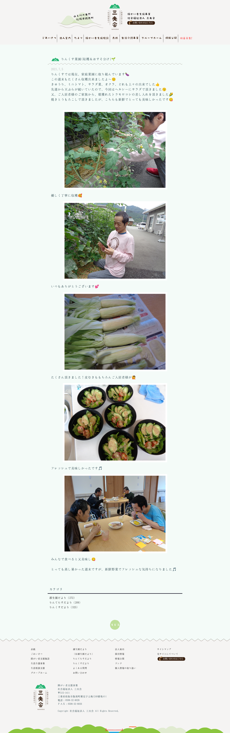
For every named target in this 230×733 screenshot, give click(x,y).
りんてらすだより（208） (65, 602)
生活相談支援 (38, 668)
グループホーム (39, 673)
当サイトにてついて (167, 654)
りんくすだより (81, 663)
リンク (118, 663)
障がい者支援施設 (40, 658)
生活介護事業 (38, 663)
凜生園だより (80, 649)
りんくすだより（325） (64, 607)
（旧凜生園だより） (83, 654)
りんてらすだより (82, 658)
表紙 (33, 649)
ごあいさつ (37, 654)
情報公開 (119, 658)
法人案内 (119, 649)
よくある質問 (80, 668)
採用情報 (119, 654)
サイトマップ (164, 649)
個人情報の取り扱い (125, 668)
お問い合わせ (80, 673)
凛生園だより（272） (62, 597)
